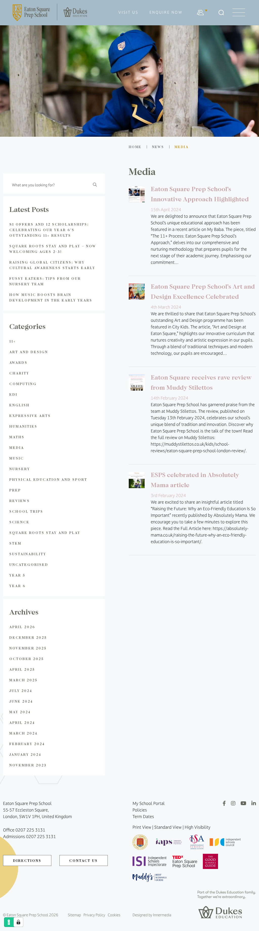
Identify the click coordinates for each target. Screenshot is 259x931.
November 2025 (28, 648)
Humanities (23, 426)
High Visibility (197, 827)
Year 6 (17, 586)
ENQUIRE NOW (166, 12)
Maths (17, 437)
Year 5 (17, 575)
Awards (18, 362)
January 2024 (25, 754)
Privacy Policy (94, 915)
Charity (19, 373)
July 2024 (20, 690)
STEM (15, 543)
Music (16, 458)
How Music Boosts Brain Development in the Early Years (50, 297)
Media (16, 447)
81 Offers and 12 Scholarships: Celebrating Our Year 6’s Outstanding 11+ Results (49, 229)
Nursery (19, 469)
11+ (12, 341)
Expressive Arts (30, 415)
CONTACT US (83, 860)
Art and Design (28, 352)
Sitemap (74, 915)
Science (19, 522)
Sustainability (27, 554)
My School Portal (149, 803)
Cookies (114, 915)
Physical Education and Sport (48, 479)
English (19, 405)
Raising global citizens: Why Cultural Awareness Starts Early (52, 265)
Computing (23, 384)
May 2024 (20, 712)
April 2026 (22, 627)
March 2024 (23, 733)
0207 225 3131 (30, 830)
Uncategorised (28, 564)
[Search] (221, 12)
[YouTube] (243, 803)
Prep (15, 490)
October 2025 (26, 659)
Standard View (168, 827)
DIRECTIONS (27, 860)
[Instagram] (233, 803)
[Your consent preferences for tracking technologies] (18, 922)
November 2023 (28, 765)
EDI (13, 394)
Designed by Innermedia (152, 915)
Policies (140, 810)
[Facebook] (224, 803)
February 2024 (27, 744)
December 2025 (28, 637)
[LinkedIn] (253, 803)
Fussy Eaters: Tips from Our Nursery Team (45, 281)
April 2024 (22, 722)
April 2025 (22, 669)
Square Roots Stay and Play (44, 532)
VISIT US (128, 12)
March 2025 (23, 680)
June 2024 (21, 701)
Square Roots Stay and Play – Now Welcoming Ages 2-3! (52, 249)
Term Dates (143, 816)
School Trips (26, 511)
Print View (142, 827)
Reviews (19, 501)
